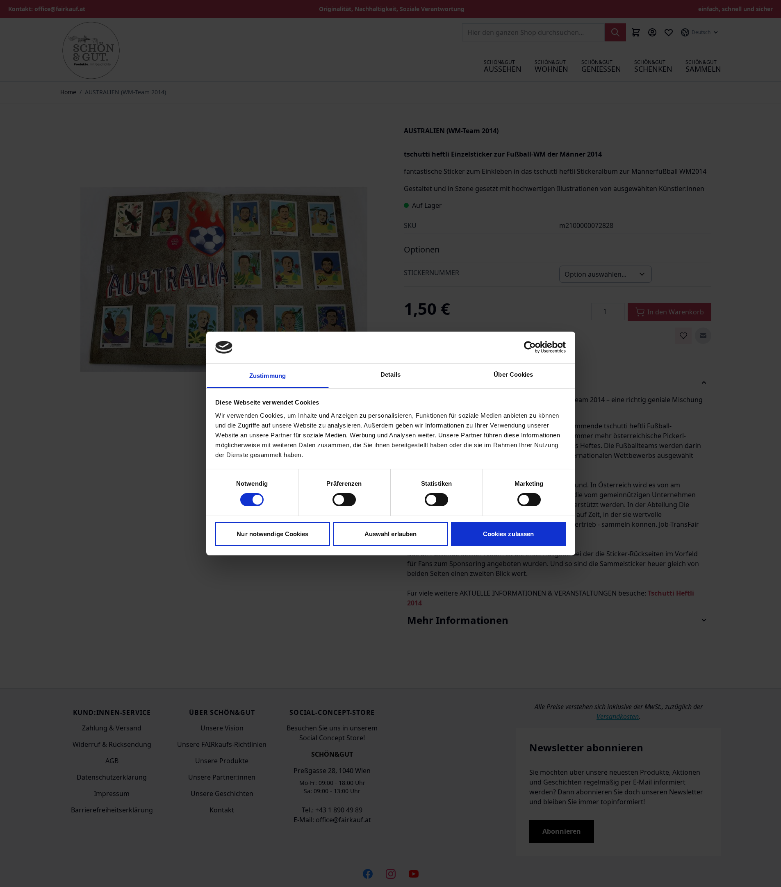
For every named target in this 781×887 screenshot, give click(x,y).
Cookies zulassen (508, 533)
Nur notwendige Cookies (272, 533)
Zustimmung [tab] (267, 375)
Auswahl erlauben (390, 533)
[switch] (344, 499)
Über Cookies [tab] (513, 374)
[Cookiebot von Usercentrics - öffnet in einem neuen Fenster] (530, 347)
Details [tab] (390, 374)
